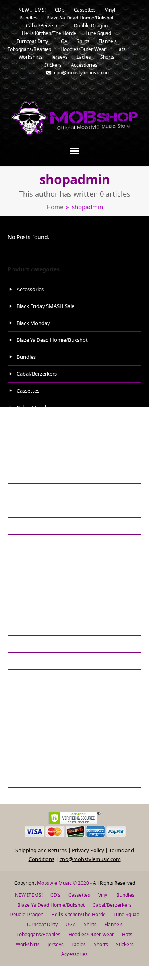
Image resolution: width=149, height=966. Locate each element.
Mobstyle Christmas (40, 576)
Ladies (24, 542)
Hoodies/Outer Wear (41, 508)
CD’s (55, 895)
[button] (74, 151)
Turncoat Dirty (33, 694)
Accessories (30, 289)
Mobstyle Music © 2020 (63, 883)
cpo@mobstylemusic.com (90, 859)
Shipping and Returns (41, 850)
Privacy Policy (88, 850)
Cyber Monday (34, 407)
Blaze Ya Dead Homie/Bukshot (52, 339)
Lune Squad (31, 559)
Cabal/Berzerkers (37, 373)
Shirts (23, 627)
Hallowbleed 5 (33, 458)
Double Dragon (35, 424)
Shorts (24, 643)
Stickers (26, 660)
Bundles (26, 356)
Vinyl (22, 761)
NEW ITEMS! (31, 609)
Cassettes (28, 390)
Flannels (26, 441)
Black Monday (33, 323)
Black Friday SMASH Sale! (46, 306)
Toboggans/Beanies (40, 677)
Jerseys (25, 525)
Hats (22, 475)
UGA (22, 711)
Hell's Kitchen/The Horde (46, 491)
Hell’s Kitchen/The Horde (78, 914)
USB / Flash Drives (38, 745)
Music (24, 593)
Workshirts (30, 779)
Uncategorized (34, 728)
